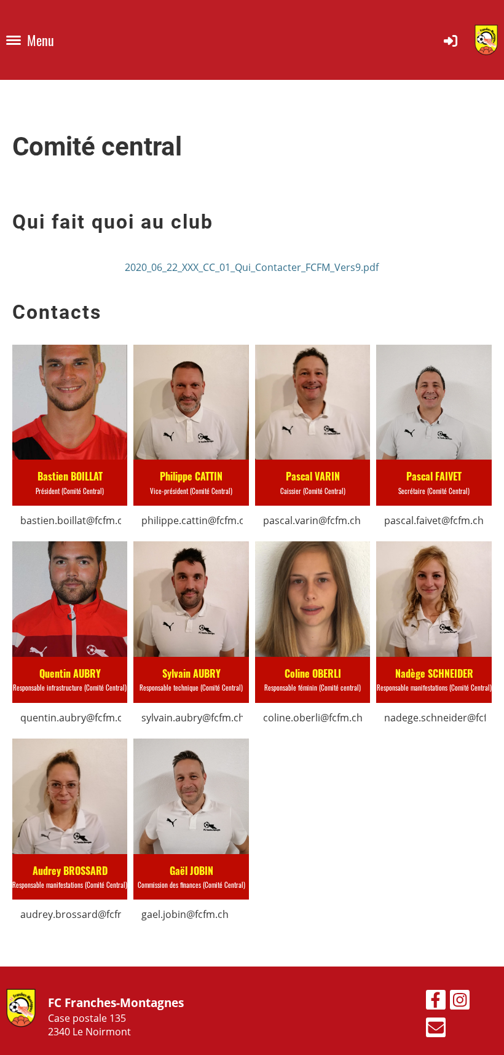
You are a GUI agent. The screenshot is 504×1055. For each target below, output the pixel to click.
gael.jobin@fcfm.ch (185, 914)
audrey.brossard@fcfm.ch (80, 914)
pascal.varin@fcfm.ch (312, 520)
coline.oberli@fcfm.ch (313, 717)
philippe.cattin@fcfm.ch (195, 520)
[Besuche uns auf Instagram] (460, 1002)
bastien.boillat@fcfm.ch (74, 520)
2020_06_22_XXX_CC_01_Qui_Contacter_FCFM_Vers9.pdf (252, 267)
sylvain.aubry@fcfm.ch (193, 717)
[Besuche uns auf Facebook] (436, 1002)
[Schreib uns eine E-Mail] (436, 1029)
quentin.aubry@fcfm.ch (74, 717)
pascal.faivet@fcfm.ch (434, 520)
